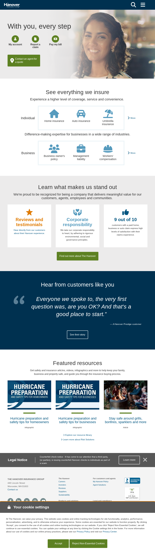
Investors (62, 485)
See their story (77, 334)
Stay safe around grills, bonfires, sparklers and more (125, 420)
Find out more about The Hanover (77, 256)
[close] (145, 461)
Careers (62, 482)
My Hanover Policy (100, 482)
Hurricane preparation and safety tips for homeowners (29, 420)
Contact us (13, 489)
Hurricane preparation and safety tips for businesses (77, 420)
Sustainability (64, 495)
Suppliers (62, 492)
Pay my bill (55, 44)
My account (15, 44)
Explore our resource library (78, 435)
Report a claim (35, 45)
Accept (58, 543)
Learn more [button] (129, 460)
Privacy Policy (83, 531)
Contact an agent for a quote (26, 60)
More (132, 118)
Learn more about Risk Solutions (78, 439)
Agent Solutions (99, 485)
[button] (133, 5)
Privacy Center (110, 531)
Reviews (62, 488)
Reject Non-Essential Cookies (88, 543)
